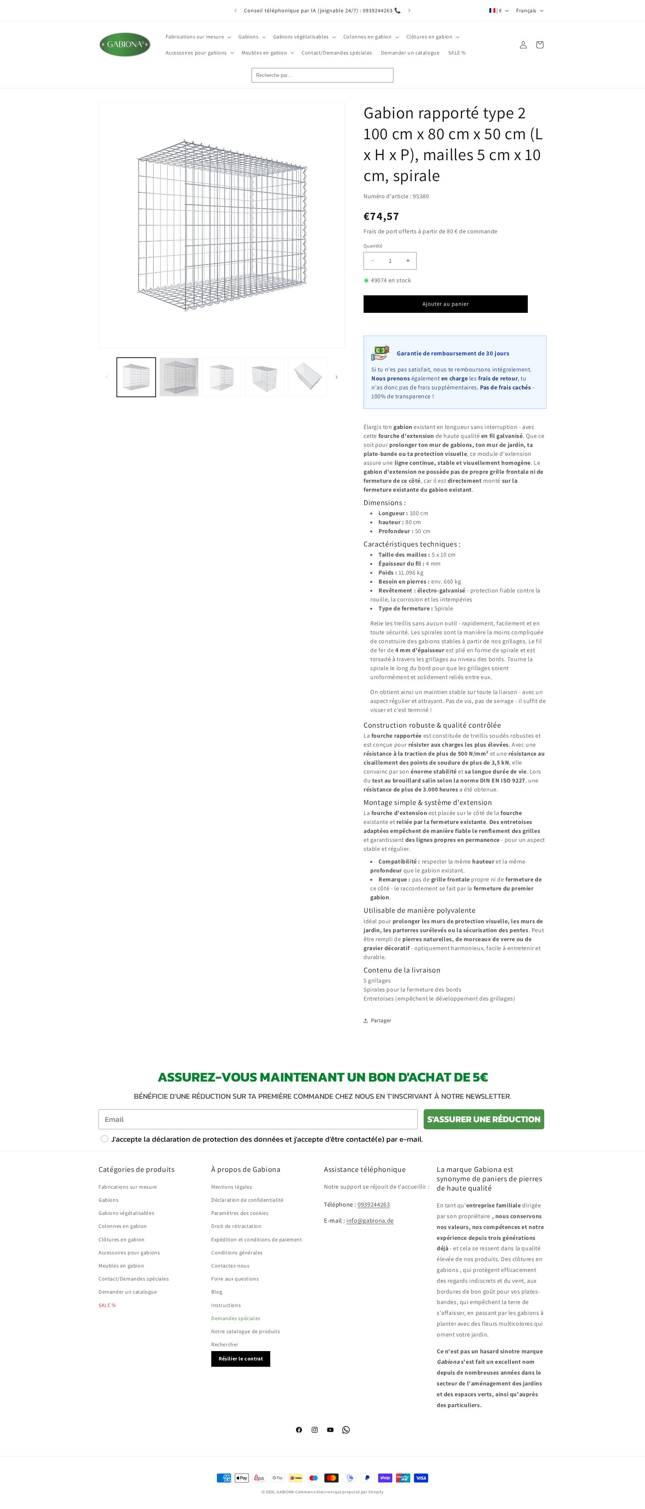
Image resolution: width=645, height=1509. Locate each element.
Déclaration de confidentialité (247, 1200)
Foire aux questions (235, 1278)
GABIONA (285, 1491)
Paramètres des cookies (239, 1213)
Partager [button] (381, 1020)
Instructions (226, 1305)
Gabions (108, 1200)
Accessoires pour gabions (129, 1252)
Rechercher (225, 1344)
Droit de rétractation (236, 1226)
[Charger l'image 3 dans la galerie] (221, 377)
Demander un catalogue (128, 1292)
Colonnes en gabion (123, 1226)
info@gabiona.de (370, 1220)
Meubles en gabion (121, 1265)
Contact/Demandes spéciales (134, 1278)
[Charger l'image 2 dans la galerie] (178, 377)
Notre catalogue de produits (245, 1331)
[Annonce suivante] (409, 10)
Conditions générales (237, 1252)
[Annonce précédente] (235, 10)
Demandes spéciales (236, 1318)
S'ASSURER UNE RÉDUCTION (483, 1119)
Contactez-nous (230, 1265)
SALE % (107, 1305)
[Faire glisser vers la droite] (336, 377)
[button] (197, 36)
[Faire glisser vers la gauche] (107, 377)
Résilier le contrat (241, 1359)
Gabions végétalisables (126, 1213)
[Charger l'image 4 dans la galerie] (264, 377)
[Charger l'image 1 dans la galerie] (136, 377)
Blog (216, 1292)
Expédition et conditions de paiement (256, 1239)
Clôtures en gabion (122, 1239)
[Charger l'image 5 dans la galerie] (307, 377)
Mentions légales (231, 1186)
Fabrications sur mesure (128, 1186)
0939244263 (374, 1204)
